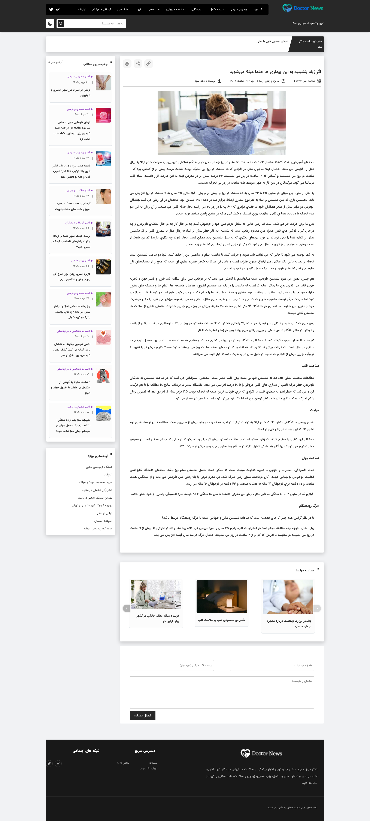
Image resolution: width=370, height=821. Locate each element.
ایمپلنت (107, 474)
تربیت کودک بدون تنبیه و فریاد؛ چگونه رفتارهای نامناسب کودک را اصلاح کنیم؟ (70, 241)
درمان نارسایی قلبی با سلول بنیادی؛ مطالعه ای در (260, 41)
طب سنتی (154, 9)
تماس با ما (123, 763)
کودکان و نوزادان (101, 9)
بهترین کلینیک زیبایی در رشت (95, 498)
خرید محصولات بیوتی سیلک (95, 482)
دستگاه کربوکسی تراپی (99, 467)
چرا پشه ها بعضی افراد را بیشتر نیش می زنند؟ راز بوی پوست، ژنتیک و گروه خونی (72, 312)
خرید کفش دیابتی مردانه (98, 528)
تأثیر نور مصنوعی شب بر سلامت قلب (221, 620)
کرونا (138, 9)
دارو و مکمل (217, 9)
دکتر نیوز (258, 9)
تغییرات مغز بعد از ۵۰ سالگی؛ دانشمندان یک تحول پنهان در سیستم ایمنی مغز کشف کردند (73, 425)
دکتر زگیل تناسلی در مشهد (97, 490)
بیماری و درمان (238, 9)
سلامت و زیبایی (175, 9)
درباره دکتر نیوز (148, 768)
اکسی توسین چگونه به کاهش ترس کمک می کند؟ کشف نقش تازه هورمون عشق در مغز (71, 350)
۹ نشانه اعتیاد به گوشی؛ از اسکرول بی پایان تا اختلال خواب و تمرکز (70, 388)
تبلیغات (82, 9)
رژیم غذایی (197, 9)
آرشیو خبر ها (55, 62)
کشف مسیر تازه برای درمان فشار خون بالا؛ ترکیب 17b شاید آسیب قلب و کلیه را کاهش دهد (71, 171)
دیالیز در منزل (104, 513)
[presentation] (317, 608)
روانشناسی (123, 9)
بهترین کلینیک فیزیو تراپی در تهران (92, 505)
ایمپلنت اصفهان (103, 521)
